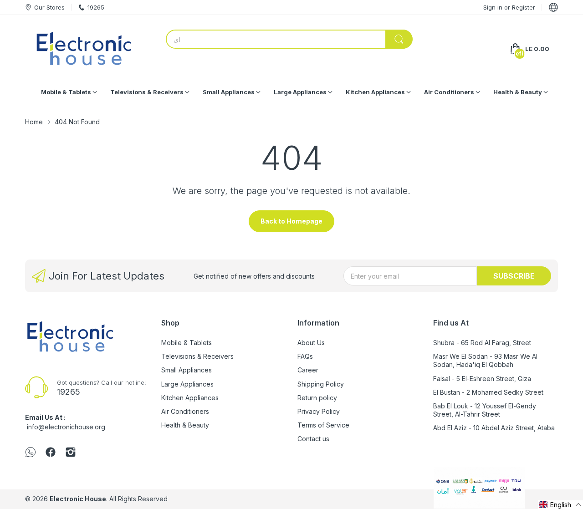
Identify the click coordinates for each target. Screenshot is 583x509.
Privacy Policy (318, 411)
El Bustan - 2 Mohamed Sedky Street (488, 392)
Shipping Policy (320, 384)
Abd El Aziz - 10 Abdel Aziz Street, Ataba (494, 428)
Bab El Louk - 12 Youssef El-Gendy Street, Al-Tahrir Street (484, 410)
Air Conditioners (185, 411)
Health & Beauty (185, 425)
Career (307, 370)
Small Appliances (186, 370)
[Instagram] (70, 453)
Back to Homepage (291, 221)
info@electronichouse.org (66, 427)
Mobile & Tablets (186, 342)
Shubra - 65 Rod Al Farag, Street (482, 342)
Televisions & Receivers (197, 356)
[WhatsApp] (30, 453)
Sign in (493, 7)
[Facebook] (50, 453)
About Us (311, 342)
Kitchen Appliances (190, 398)
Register (523, 7)
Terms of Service (323, 425)
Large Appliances (187, 384)
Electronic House (78, 499)
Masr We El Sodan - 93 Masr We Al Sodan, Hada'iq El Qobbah (485, 360)
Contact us (313, 439)
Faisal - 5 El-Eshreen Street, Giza (482, 378)
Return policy (317, 398)
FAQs (305, 356)
